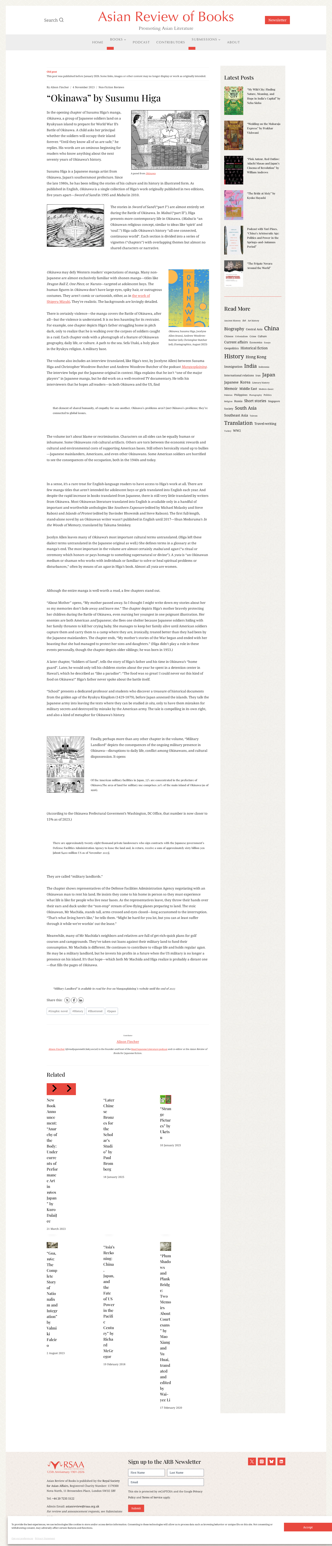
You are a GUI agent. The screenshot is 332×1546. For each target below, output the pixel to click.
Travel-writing (265, 423)
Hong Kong (256, 356)
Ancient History (232, 320)
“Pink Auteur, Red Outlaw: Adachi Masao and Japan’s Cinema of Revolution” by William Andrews (263, 165)
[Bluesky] (272, 1462)
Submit (136, 1508)
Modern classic (266, 389)
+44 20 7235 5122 (63, 1498)
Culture (262, 336)
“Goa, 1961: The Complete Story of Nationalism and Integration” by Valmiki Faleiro (52, 1299)
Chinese (228, 336)
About (233, 42)
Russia (238, 401)
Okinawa (151, 173)
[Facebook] (74, 1000)
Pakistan (228, 395)
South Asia (246, 408)
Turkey (227, 431)
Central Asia (254, 329)
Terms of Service (152, 1497)
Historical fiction (254, 348)
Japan (111, 1011)
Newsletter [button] (277, 20)
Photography (255, 395)
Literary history (261, 382)
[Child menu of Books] (110, 48)
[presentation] (165, 1099)
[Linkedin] (281, 1462)
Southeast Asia (236, 415)
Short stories (255, 400)
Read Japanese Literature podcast (149, 1049)
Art (244, 320)
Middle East (248, 388)
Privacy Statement (45, 1538)
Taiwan (253, 415)
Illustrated (95, 1011)
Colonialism (241, 336)
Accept (308, 1527)
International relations (239, 375)
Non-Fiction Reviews (111, 87)
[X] (67, 1000)
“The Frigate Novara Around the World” (259, 265)
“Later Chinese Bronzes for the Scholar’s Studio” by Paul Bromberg (108, 1134)
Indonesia (264, 366)
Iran (258, 375)
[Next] (68, 1089)
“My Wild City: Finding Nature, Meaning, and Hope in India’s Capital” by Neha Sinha (263, 96)
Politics (267, 394)
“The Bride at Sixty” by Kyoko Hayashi (261, 195)
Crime (253, 336)
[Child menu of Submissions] (191, 48)
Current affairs (236, 342)
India (250, 365)
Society (228, 408)
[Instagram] (262, 1462)
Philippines (240, 395)
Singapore (274, 401)
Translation (238, 422)
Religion (228, 401)
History (77, 1011)
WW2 (237, 430)
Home (98, 42)
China (271, 328)
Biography (234, 328)
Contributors (170, 42)
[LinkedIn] (81, 1000)
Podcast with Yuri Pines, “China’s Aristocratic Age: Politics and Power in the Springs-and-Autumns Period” (263, 237)
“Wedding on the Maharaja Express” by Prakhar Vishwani (263, 128)
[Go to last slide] (54, 1089)
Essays (267, 342)
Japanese (231, 382)
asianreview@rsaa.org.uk (82, 1506)
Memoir (231, 388)
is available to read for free (94, 988)
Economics (256, 342)
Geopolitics (231, 348)
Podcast (141, 42)
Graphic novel (58, 1011)
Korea (245, 382)
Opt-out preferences (22, 1538)
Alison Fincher (60, 87)
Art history (253, 320)
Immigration (233, 366)
